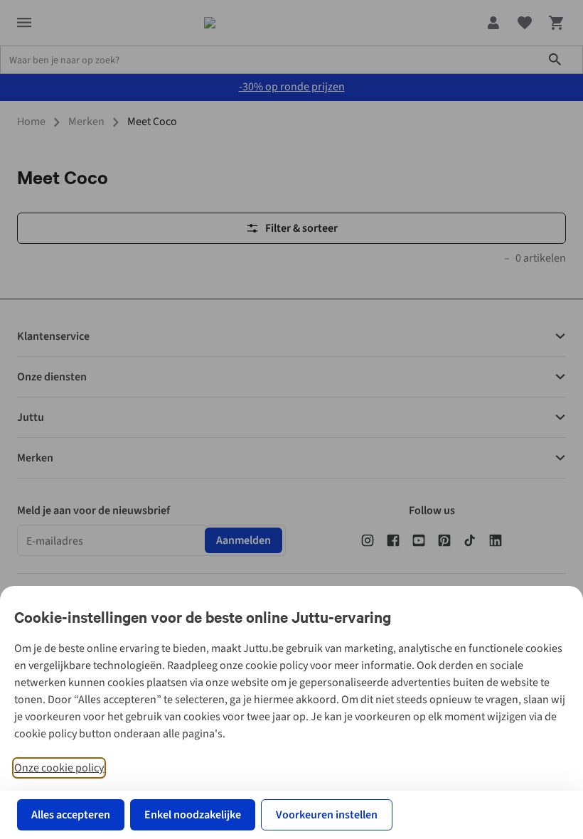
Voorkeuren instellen (327, 815)
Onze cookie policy (59, 768)
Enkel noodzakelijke (192, 815)
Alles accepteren (70, 815)
